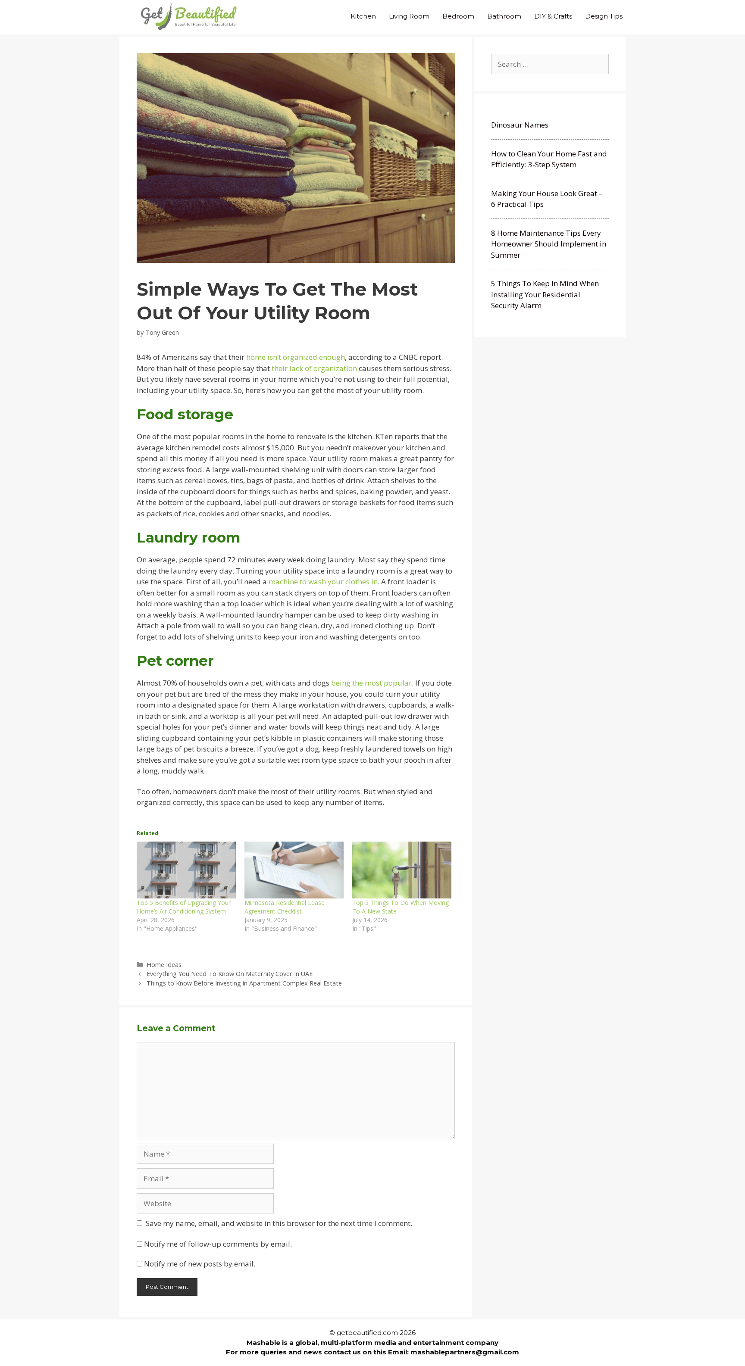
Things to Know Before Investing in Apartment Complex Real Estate (244, 983)
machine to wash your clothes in (323, 581)
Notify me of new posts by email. (199, 1264)
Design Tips (604, 16)
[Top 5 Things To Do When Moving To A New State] (401, 870)
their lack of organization (314, 368)
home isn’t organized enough (295, 357)
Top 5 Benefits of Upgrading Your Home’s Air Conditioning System (184, 906)
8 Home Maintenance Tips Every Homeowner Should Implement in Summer (548, 244)
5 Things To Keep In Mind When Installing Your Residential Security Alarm (545, 294)
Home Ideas (164, 965)
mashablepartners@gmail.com (464, 1352)
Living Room (409, 16)
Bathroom (504, 16)
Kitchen (363, 16)
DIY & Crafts (553, 16)
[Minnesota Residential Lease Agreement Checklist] (294, 870)
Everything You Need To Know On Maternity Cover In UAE (230, 974)
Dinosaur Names (519, 125)
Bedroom (458, 16)
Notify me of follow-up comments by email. (218, 1244)
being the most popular (371, 683)
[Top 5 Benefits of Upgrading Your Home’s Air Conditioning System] (186, 870)
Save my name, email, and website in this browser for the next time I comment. (279, 1223)
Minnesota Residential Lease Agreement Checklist (284, 906)
